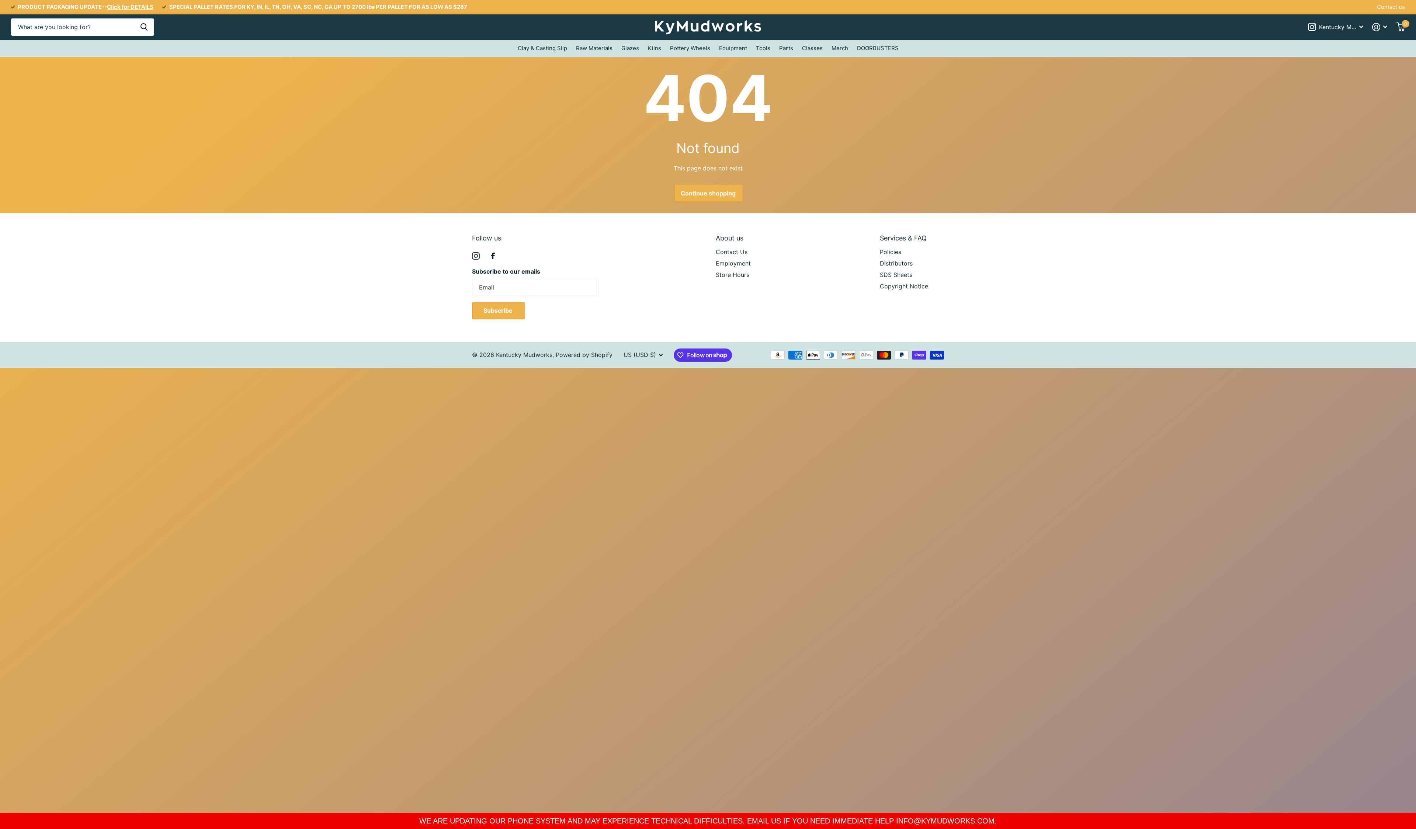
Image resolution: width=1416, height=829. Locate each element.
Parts (786, 48)
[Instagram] (476, 256)
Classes (812, 48)
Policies (890, 252)
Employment (733, 263)
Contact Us (731, 252)
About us (729, 238)
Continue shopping (708, 193)
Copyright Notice (904, 286)
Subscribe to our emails (506, 271)
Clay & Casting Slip (542, 48)
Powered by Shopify (584, 354)
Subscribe (498, 310)
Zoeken (144, 27)
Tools (763, 48)
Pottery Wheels (690, 48)
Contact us (1391, 7)
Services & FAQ (903, 238)
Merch (840, 48)
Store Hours (732, 274)
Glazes (630, 48)
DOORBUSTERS (878, 48)
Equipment (733, 48)
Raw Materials (594, 48)
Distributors (896, 263)
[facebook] (493, 256)
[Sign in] (1379, 27)
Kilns (654, 48)
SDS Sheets (896, 274)
